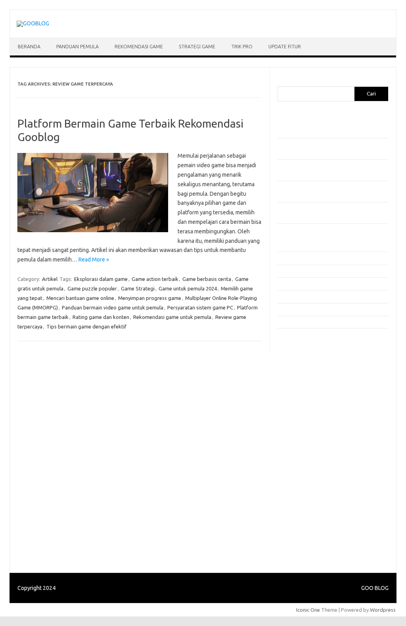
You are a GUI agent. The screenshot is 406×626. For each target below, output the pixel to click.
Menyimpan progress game (149, 298)
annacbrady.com (301, 450)
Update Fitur (284, 46)
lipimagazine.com (302, 480)
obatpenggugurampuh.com (314, 503)
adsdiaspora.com (302, 434)
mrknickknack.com (303, 373)
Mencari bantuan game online (80, 298)
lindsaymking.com (303, 473)
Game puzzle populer (92, 288)
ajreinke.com (297, 442)
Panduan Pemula (77, 46)
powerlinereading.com (308, 396)
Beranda (29, 46)
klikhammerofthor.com (308, 457)
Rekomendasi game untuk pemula (172, 317)
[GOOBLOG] (33, 23)
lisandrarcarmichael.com (310, 488)
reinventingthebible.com (310, 526)
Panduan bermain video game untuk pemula (112, 307)
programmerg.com (304, 404)
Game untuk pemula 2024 (188, 288)
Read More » (94, 259)
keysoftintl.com (300, 358)
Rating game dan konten (101, 317)
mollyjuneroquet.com (306, 495)
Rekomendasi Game (139, 46)
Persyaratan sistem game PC (200, 307)
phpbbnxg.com (299, 381)
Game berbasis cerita (206, 279)
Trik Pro (242, 46)
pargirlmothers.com (305, 518)
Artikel (49, 279)
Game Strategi (138, 288)
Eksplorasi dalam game (101, 279)
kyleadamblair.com (304, 465)
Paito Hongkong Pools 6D (312, 547)
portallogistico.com (304, 389)
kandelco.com (298, 350)
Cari (282, 81)
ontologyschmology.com (311, 511)
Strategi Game (197, 46)
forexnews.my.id (301, 419)
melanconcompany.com (309, 366)
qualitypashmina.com (306, 411)
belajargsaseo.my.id (305, 427)
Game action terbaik (155, 279)
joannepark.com (300, 343)
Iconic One (308, 610)
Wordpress (383, 610)
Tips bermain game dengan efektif (86, 326)
